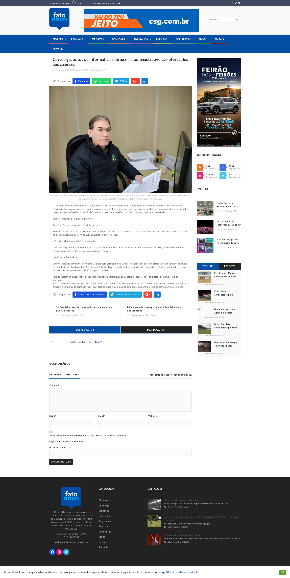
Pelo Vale (77, 39)
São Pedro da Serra (228, 517)
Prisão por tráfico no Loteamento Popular (225, 275)
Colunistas (183, 39)
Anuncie (58, 48)
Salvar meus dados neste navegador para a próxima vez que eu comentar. (87, 435)
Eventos (161, 39)
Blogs (202, 39)
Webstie (152, 416)
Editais (219, 39)
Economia (118, 39)
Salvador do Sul (193, 517)
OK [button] (282, 572)
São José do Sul (210, 517)
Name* (52, 416)
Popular (207, 266)
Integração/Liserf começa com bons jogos (187, 523)
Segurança (140, 39)
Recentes (229, 266)
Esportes (97, 39)
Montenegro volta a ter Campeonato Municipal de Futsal (196, 503)
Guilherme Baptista (91, 70)
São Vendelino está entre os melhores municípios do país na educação (84, 309)
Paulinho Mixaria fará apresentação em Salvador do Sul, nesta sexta (202, 538)
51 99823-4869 (77, 533)
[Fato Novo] (59, 19)
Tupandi (168, 520)
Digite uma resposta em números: (67, 441)
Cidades (58, 39)
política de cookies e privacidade (180, 572)
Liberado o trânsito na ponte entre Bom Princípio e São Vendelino (154, 309)
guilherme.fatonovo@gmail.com (71, 542)
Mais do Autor (156, 329)
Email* (101, 416)
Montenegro (180, 500)
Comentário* (56, 385)
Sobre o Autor (85, 329)
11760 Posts (100, 342)
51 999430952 (71, 537)
